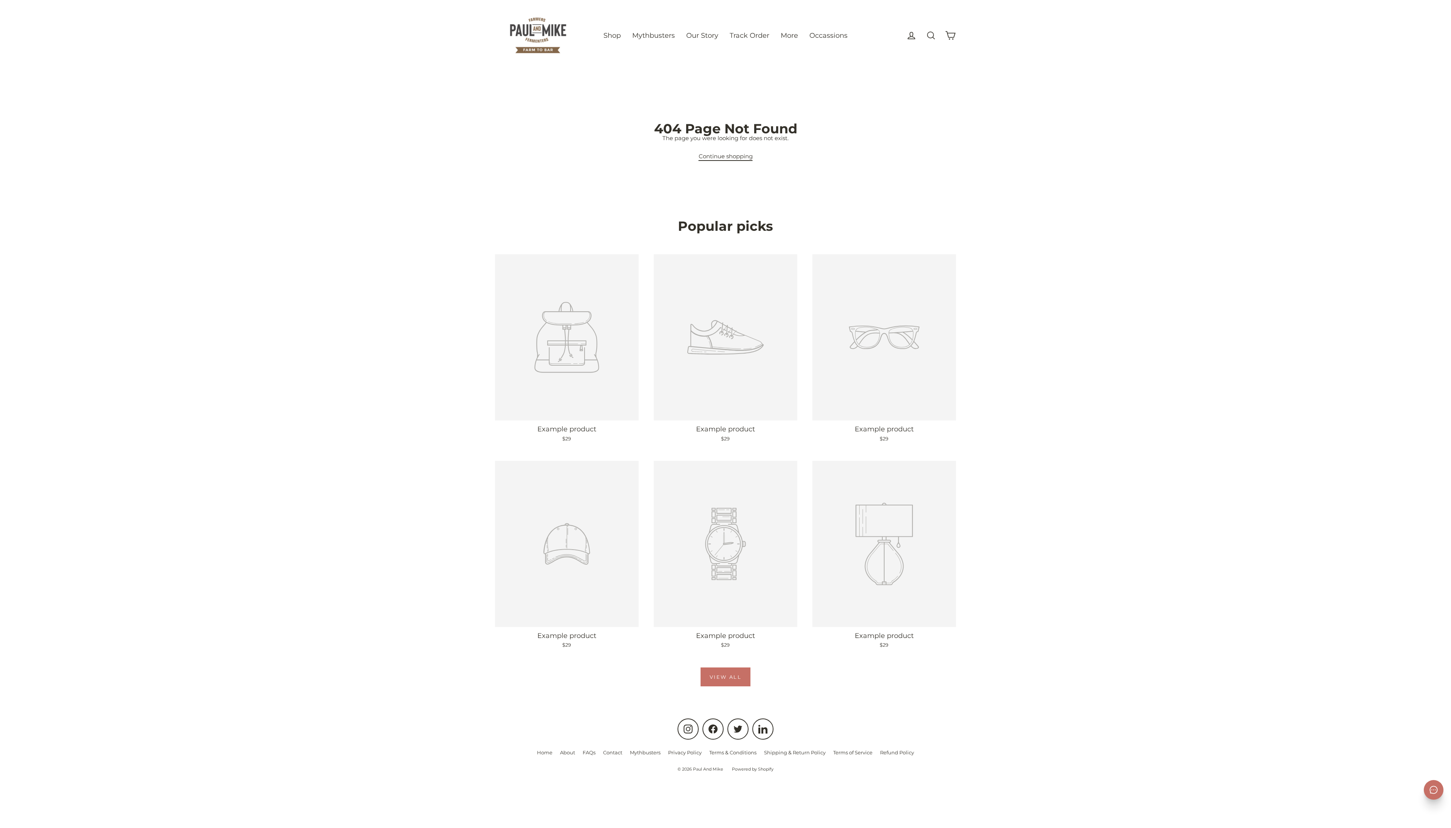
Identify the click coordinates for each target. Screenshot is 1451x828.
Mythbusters (653, 35)
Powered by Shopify (752, 769)
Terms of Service (852, 752)
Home (544, 752)
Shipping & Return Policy (795, 752)
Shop (612, 35)
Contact (612, 752)
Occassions (828, 35)
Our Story (702, 35)
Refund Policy (897, 752)
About (567, 752)
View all (726, 677)
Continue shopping (726, 156)
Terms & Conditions (732, 752)
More (789, 35)
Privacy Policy (685, 752)
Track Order (749, 35)
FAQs (589, 752)
